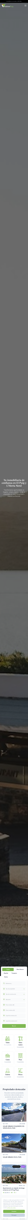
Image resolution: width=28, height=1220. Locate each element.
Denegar (14, 1215)
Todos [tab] (8, 969)
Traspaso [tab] (14, 973)
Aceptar (14, 1211)
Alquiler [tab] (6, 973)
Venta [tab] (6, 977)
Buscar (14, 1026)
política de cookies (11, 1207)
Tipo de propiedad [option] (10, 988)
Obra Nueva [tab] (20, 969)
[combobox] (14, 989)
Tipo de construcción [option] (11, 994)
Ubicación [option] (8, 999)
